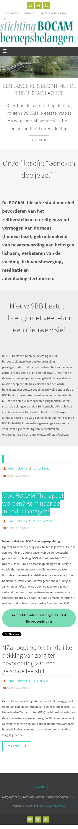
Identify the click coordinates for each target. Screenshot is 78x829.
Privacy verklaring (53, 13)
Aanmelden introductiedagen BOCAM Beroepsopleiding (39, 616)
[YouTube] (30, 5)
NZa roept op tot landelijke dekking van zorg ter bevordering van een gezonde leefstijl (37, 657)
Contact (29, 13)
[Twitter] (38, 5)
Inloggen (39, 783)
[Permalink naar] (3, 458)
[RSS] (46, 5)
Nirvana (44, 802)
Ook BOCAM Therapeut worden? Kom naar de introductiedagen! (33, 502)
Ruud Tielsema (17, 468)
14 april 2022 (41, 468)
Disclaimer (11, 13)
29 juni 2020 (41, 678)
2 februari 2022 (42, 520)
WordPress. (58, 802)
